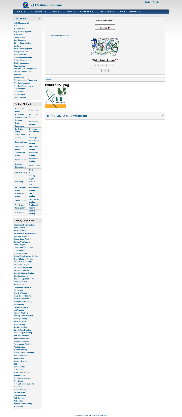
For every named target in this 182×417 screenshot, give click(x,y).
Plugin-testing (19, 347)
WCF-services (19, 392)
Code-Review (19, 251)
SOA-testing (18, 370)
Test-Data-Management (23, 86)
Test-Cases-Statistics (22, 378)
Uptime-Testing (20, 390)
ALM (15, 26)
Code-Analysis (20, 245)
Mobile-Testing (19, 324)
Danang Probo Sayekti (99, 415)
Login (147, 2)
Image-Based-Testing (22, 296)
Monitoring (19, 182)
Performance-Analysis (23, 344)
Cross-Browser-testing (23, 262)
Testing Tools (35, 12)
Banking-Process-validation (25, 233)
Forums (66, 12)
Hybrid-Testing (20, 160)
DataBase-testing (21, 276)
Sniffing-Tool (19, 77)
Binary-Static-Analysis (23, 239)
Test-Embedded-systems (24, 384)
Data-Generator (20, 40)
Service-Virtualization (22, 72)
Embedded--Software (22, 287)
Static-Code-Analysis (22, 373)
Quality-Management (22, 63)
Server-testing (19, 367)
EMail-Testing (19, 285)
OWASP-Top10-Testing (23, 333)
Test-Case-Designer (22, 83)
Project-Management (22, 60)
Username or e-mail (105, 20)
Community (83, 12)
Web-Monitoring (20, 395)
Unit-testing (19, 212)
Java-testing (19, 304)
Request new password (59, 36)
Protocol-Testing (20, 350)
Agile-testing (34, 110)
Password (105, 28)
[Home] (25, 8)
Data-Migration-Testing (23, 270)
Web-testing (18, 401)
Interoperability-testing (23, 302)
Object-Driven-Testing (32, 181)
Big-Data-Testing (20, 236)
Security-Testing (20, 361)
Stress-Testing (19, 375)
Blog (52, 12)
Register (156, 2)
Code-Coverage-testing (23, 248)
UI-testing (17, 387)
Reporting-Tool (19, 66)
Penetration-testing (21, 341)
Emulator (17, 46)
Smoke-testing (20, 201)
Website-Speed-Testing (23, 404)
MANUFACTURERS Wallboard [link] (67, 115)
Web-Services (19, 398)
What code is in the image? (105, 60)
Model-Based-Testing (32, 173)
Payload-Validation (21, 339)
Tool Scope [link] (20, 18)
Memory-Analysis (21, 313)
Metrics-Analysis (20, 321)
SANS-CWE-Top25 (21, 356)
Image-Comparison (21, 299)
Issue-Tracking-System (23, 49)
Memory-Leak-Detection (23, 316)
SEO (15, 364)
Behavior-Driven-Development (20, 123)
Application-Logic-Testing (24, 225)
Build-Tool (18, 34)
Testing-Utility (19, 95)
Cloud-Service (19, 37)
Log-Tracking (19, 310)
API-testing (18, 407)
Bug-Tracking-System (22, 32)
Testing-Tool (18, 92)
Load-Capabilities (21, 307)
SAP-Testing (19, 358)
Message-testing (20, 319)
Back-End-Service (21, 228)
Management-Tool (21, 52)
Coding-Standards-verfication (26, 256)
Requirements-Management (25, 69)
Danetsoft (85, 415)
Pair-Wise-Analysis (21, 336)
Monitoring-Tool (20, 54)
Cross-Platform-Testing (23, 259)
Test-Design (18, 381)
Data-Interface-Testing (23, 268)
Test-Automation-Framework (25, 80)
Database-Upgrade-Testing (24, 279)
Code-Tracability (20, 253)
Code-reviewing (21, 142)
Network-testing (20, 327)
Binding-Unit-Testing (22, 242)
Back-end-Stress (20, 231)
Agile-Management (21, 23)
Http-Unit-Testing (20, 293)
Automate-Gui (19, 29)
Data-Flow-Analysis (21, 265)
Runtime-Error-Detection (24, 353)
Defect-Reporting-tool (22, 43)
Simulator (17, 75)
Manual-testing (21, 173)
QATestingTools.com (46, 5)
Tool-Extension (20, 97)
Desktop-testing (20, 282)
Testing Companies (127, 12)
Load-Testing (34, 166)
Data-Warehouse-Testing (24, 273)
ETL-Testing (18, 290)
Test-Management (21, 89)
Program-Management (23, 57)
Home (17, 12)
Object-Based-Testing (22, 330)
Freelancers (103, 12)
